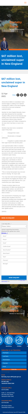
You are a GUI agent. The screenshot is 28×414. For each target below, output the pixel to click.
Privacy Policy (22, 280)
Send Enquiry (14, 277)
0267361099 (5, 402)
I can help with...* (6, 223)
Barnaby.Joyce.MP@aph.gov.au (11, 376)
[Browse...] (4, 233)
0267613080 (5, 389)
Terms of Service (4, 281)
